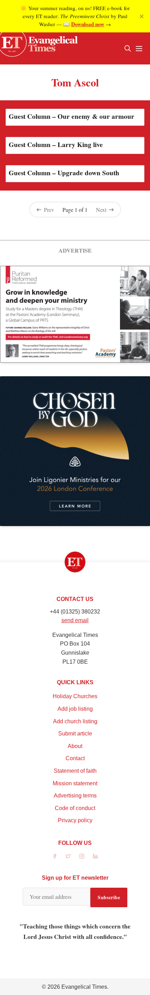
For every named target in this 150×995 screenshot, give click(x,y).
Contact (75, 758)
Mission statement (75, 783)
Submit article (75, 733)
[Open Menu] (138, 48)
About (75, 746)
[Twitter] (68, 856)
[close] (141, 16)
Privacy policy (75, 820)
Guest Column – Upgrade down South (64, 173)
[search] (127, 48)
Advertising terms (75, 796)
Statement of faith (75, 771)
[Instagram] (81, 856)
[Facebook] (54, 856)
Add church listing (75, 721)
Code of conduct (75, 808)
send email (75, 620)
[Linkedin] (95, 856)
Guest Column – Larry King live (56, 144)
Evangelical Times (84, 987)
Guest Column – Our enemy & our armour (71, 116)
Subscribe (109, 897)
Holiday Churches (75, 696)
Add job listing (75, 709)
